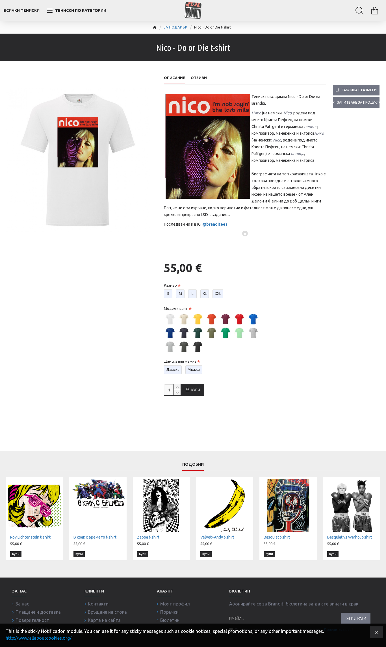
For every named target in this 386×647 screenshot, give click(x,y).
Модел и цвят (176, 308)
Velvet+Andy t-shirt (217, 537)
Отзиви (199, 78)
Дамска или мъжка (180, 361)
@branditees (214, 224)
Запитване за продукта (358, 102)
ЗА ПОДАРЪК (175, 27)
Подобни (193, 464)
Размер (170, 285)
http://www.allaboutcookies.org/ (38, 638)
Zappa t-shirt (148, 537)
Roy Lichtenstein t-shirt (30, 537)
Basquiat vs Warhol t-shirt (349, 537)
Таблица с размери (359, 90)
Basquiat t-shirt (277, 537)
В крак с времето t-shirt (94, 537)
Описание (174, 78)
